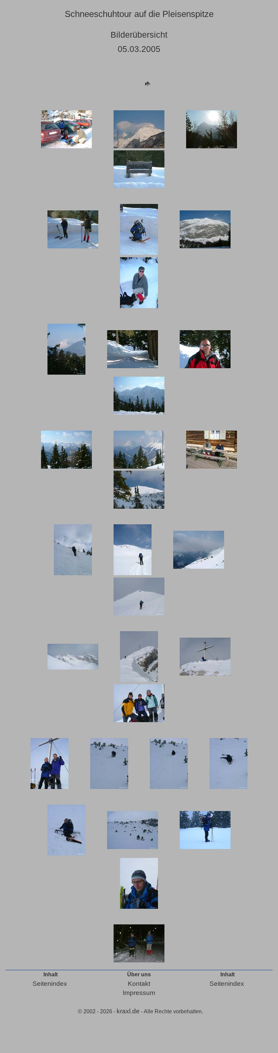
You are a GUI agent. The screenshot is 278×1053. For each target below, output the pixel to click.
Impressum (139, 992)
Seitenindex (50, 983)
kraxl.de (128, 1011)
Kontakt (139, 983)
